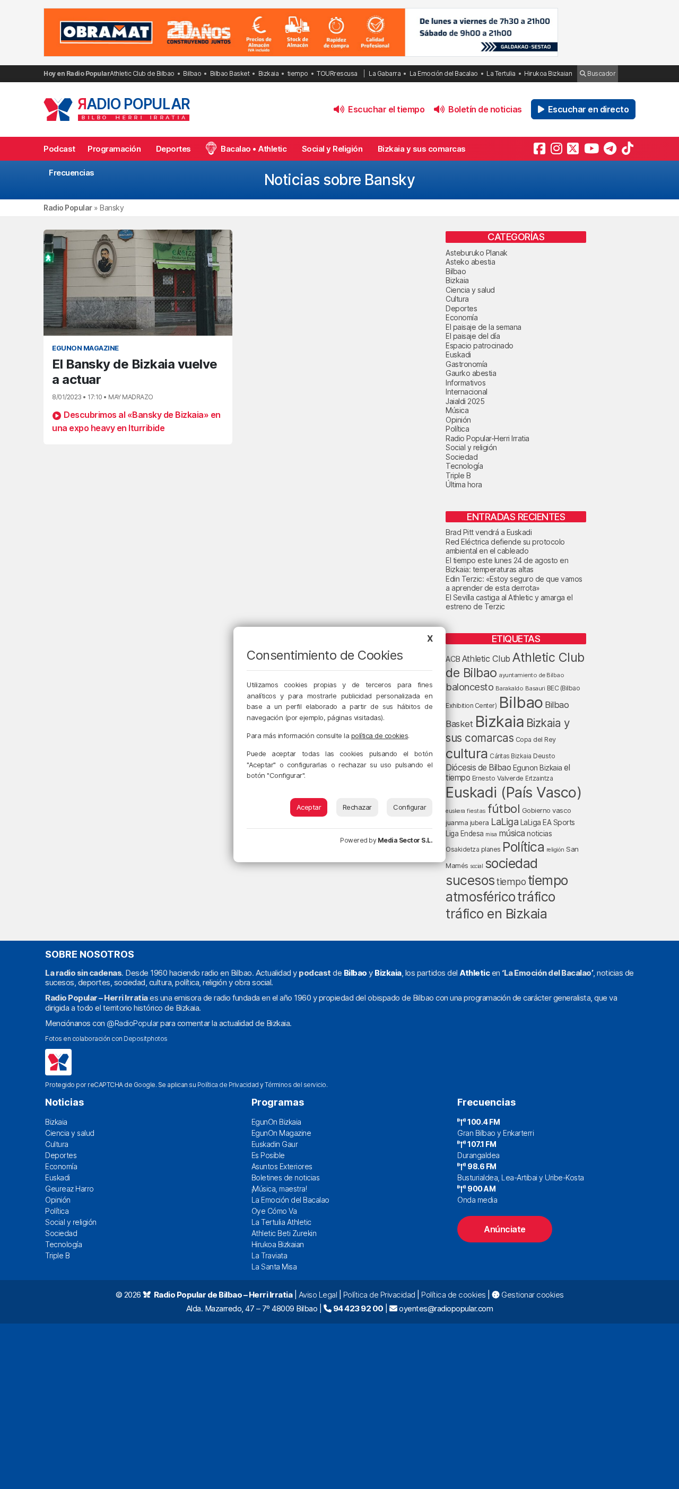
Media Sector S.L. (405, 840)
